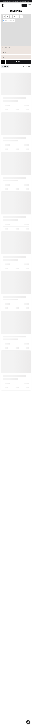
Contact (24, 5)
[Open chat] (28, 722)
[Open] (30, 5)
